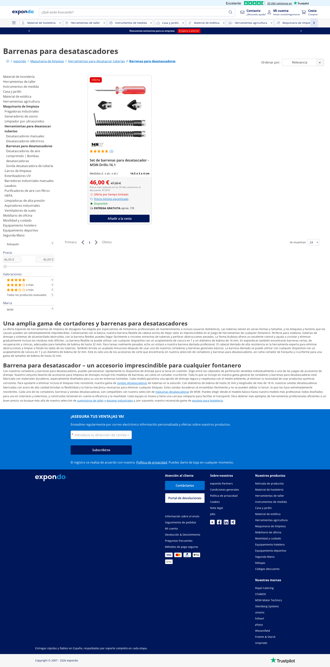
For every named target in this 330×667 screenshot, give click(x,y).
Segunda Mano (14, 235)
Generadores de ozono (21, 116)
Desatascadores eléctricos (25, 141)
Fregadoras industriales (22, 111)
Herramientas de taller (19, 82)
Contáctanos (185, 485)
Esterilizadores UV (18, 176)
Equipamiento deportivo (20, 230)
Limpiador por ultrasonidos (24, 121)
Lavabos (10, 186)
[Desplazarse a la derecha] (300, 30)
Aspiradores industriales (22, 205)
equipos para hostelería (207, 400)
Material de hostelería (19, 77)
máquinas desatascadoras (172, 392)
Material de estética (17, 96)
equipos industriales (120, 400)
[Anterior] (82, 242)
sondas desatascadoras (132, 383)
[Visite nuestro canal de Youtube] (212, 523)
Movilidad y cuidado (17, 220)
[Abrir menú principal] (13, 23)
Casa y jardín (12, 91)
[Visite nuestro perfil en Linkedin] (226, 523)
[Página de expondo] (7, 61)
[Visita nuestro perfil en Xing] (233, 523)
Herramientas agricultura (21, 101)
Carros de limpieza (18, 171)
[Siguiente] (96, 242)
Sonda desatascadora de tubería (29, 166)
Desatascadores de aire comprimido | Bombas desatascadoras (23, 156)
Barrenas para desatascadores (29, 146)
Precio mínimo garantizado (111, 199)
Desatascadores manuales (25, 136)
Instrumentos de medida (21, 86)
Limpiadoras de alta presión (25, 200)
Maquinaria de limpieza (21, 106)
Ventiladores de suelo (20, 210)
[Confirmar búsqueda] (230, 12)
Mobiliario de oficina (17, 215)
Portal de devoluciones (184, 498)
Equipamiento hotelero (19, 225)
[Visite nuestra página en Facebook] (219, 523)
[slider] (4, 266)
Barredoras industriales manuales (29, 181)
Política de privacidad (151, 462)
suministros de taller (90, 400)
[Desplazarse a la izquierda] (29, 30)
